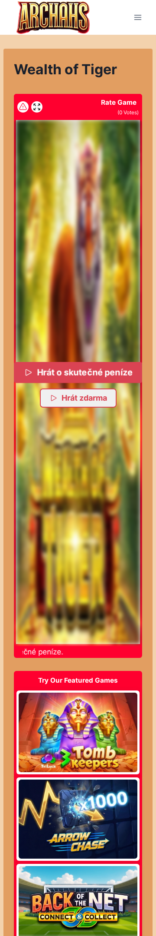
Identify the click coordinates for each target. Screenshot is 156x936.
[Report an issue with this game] (23, 107)
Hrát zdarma (84, 397)
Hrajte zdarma (78, 732)
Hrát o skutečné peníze (85, 372)
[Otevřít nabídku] (138, 17)
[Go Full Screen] (36, 107)
